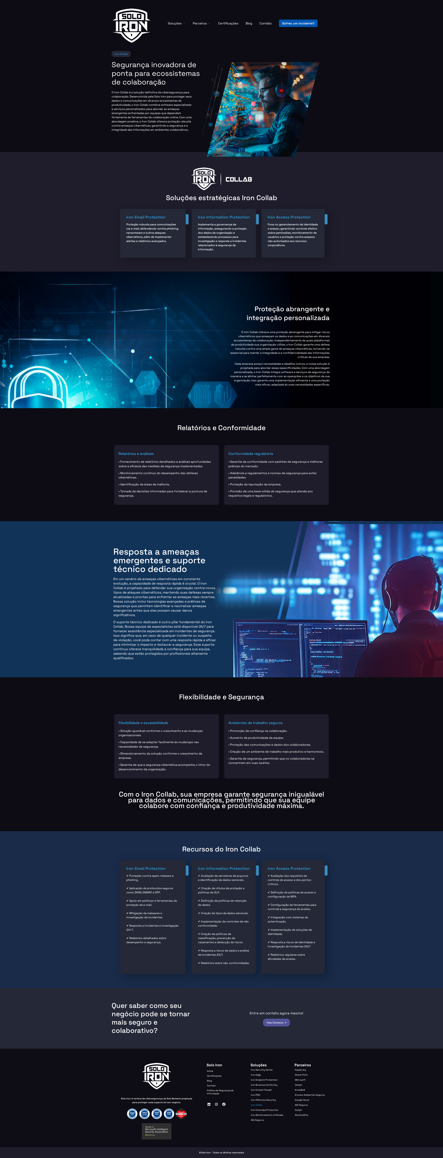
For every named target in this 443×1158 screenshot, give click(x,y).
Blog (209, 1080)
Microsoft (300, 1079)
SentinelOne (301, 1115)
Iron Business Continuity (264, 1084)
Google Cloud (302, 1099)
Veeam (298, 1084)
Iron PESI (255, 1094)
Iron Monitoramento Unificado (267, 1115)
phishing (132, 880)
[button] (176, 23)
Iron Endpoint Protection (264, 1079)
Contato (211, 1085)
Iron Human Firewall (261, 1089)
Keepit (298, 1109)
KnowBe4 (300, 1089)
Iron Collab (256, 1104)
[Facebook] (224, 1104)
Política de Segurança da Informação (220, 1092)
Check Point (301, 1074)
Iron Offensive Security (263, 1099)
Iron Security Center (262, 1069)
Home (210, 1071)
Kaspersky (300, 1069)
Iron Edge (256, 1074)
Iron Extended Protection (264, 1109)
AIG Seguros (257, 1120)
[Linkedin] (209, 1104)
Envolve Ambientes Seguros (310, 1094)
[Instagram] (216, 1104)
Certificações (214, 1075)
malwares (153, 913)
